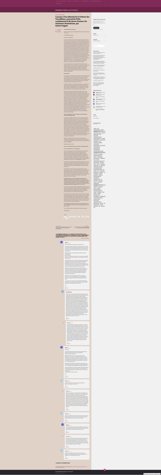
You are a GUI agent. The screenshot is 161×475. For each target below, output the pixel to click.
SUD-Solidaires (96, 200)
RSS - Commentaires (96, 118)
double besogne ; (96, 145)
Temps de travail (96, 204)
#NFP (98, 128)
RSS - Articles (95, 116)
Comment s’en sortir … (99, 106)
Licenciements (96, 173)
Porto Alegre (100, 186)
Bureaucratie (96, 135)
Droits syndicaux (96, 148)
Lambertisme (101, 172)
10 (58, 31)
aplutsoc (59, 30)
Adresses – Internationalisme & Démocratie (95, 1)
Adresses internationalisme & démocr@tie (98, 131)
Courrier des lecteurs (59, 3)
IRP (103, 169)
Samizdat (99, 193)
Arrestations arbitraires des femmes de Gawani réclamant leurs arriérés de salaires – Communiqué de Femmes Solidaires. (99, 77)
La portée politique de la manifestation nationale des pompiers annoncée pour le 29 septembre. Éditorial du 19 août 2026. (99, 62)
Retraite (95, 193)
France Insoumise (96, 158)
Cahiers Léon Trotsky (97, 138)
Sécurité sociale (96, 203)
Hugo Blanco (96, 165)
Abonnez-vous (96, 27)
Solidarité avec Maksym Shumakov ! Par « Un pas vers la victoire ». (99, 53)
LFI (104, 172)
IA (99, 165)
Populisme (95, 186)
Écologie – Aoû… (98, 92)
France (56, 14)
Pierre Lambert (96, 183)
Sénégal (101, 203)
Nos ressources (69, 1)
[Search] (105, 6)
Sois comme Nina (96, 196)
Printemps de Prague (97, 189)
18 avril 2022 (59, 29)
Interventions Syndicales (98, 169)
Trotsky (101, 204)
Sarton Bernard (68, 291)
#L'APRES (95, 128)
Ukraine (62, 14)
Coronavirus (96, 141)
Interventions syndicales (84, 1)
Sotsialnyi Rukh (102, 196)
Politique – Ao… (98, 94)
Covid (100, 141)
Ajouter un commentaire (85, 238)
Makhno (100, 173)
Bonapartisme (96, 134)
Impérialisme (103, 165)
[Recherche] (104, 46)
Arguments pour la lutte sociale (66, 10)
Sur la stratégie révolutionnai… (100, 106)
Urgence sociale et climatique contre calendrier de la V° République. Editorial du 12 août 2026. (99, 74)
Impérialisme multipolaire (98, 166)
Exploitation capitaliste (98, 155)
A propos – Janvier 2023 (62, 1)
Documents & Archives (76, 1)
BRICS (100, 134)
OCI (101, 179)
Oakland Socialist (97, 179)
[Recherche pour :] (99, 46)
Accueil (57, 1)
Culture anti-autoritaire (98, 142)
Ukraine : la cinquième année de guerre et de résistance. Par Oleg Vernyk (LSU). (99, 65)
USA (94, 207)
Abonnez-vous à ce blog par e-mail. (99, 19)
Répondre (67, 318)
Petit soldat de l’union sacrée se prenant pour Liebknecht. (98, 70)
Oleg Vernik (96, 180)
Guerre (59, 14)
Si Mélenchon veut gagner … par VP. (98, 80)
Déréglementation (97, 149)
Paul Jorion (100, 180)
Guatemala (101, 162)
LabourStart (96, 172)
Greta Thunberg (96, 162)
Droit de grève (102, 145)
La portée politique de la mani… (100, 92)
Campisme (103, 138)
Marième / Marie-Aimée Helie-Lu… (100, 104)
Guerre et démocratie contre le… (100, 99)
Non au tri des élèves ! (97, 176)
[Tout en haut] (105, 470)
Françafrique (102, 158)
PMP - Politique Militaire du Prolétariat (98, 185)
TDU (104, 203)
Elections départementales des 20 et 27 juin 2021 (99, 152)
